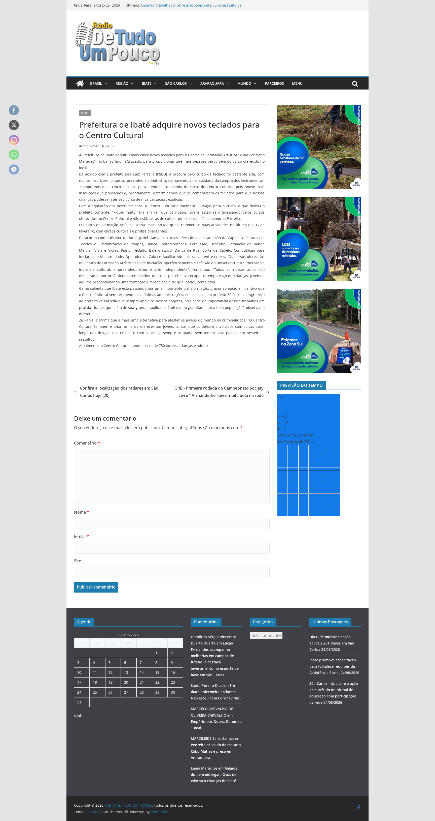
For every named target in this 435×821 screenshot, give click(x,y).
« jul (77, 715)
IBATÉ (147, 83)
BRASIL (96, 83)
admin (109, 146)
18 (95, 682)
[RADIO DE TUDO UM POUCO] (80, 83)
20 (126, 682)
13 (126, 672)
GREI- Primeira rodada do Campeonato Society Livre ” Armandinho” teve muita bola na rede (219, 391)
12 (110, 672)
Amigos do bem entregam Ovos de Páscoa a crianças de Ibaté (214, 774)
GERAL (85, 113)
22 (157, 682)
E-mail (81, 536)
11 (95, 672)
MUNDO (244, 83)
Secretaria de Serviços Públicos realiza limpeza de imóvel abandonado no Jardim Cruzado (189, 8)
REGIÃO (122, 83)
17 (79, 682)
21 (142, 682)
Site (77, 561)
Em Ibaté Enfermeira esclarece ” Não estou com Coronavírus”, (216, 691)
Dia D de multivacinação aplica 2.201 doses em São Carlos (331, 643)
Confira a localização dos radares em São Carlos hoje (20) (119, 391)
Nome (81, 512)
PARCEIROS (274, 83)
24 (79, 692)
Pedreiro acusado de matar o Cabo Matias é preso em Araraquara (216, 751)
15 (157, 672)
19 (110, 682)
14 (142, 672)
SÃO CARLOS (176, 83)
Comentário (87, 443)
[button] (104, 83)
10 (79, 672)
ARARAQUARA (212, 83)
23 (173, 682)
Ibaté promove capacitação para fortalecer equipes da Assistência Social (332, 666)
